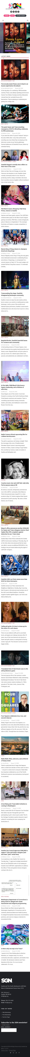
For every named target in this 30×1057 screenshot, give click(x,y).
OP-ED (2, 800)
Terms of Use (4, 1050)
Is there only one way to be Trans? (12, 948)
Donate (6, 15)
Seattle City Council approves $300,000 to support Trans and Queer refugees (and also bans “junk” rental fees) (14, 852)
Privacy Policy (12, 1050)
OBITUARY (3, 480)
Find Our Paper (6, 1017)
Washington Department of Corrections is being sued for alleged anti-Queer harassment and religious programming (14, 901)
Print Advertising (6, 1014)
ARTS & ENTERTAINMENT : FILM (7, 80)
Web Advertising (6, 1012)
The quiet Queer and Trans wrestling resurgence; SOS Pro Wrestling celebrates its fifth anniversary (14, 44)
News (6, 50)
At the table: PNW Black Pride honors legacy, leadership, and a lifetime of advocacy (13, 387)
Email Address (6, 1027)
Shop (12, 15)
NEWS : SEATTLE (4, 124)
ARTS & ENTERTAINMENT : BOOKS (8, 712)
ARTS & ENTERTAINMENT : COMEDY (8, 161)
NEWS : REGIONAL (5, 896)
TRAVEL (2, 755)
